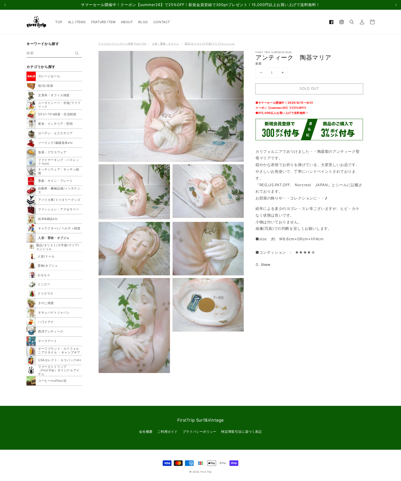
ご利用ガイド (167, 431)
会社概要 (145, 431)
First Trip (206, 471)
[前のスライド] (5, 5)
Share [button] (265, 264)
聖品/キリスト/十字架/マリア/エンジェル (210, 43)
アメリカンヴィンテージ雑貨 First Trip (122, 43)
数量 (258, 63)
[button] (352, 22)
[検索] (77, 53)
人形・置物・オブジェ (165, 43)
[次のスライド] (396, 5)
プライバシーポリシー (200, 431)
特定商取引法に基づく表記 (241, 431)
